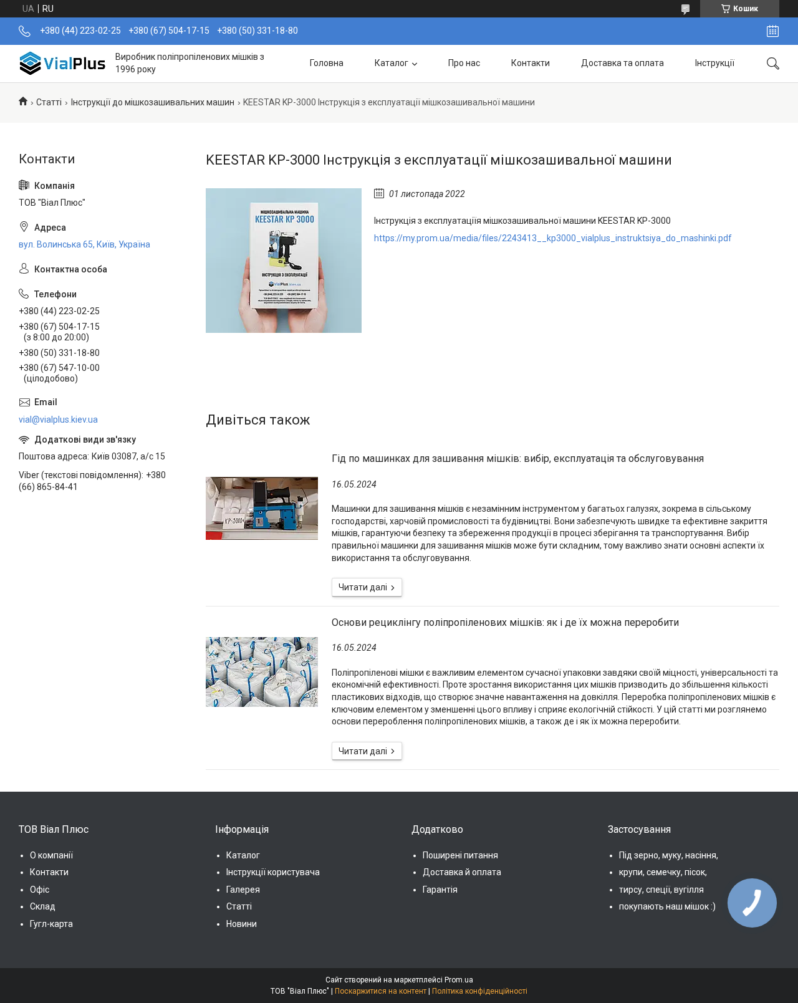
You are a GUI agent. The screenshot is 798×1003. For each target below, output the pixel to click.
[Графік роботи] (773, 31)
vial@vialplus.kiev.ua (58, 420)
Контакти (530, 63)
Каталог (391, 63)
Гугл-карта (51, 924)
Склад (42, 906)
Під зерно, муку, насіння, (668, 855)
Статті (49, 102)
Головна (327, 63)
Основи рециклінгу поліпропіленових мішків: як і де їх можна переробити (505, 622)
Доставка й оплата (462, 872)
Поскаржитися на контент (380, 991)
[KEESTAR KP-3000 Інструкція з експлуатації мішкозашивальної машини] (284, 260)
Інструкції (714, 63)
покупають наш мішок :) (667, 906)
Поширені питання (460, 855)
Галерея (243, 890)
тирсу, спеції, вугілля (661, 890)
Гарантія (440, 890)
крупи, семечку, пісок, (663, 872)
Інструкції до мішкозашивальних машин (152, 102)
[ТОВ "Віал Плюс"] (62, 63)
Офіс (39, 890)
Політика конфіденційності (479, 991)
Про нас (464, 63)
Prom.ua (459, 980)
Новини (241, 924)
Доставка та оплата (622, 63)
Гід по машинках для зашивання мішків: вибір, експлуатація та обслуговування (518, 458)
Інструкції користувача (273, 872)
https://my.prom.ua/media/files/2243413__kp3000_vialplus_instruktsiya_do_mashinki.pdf (553, 238)
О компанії (51, 855)
